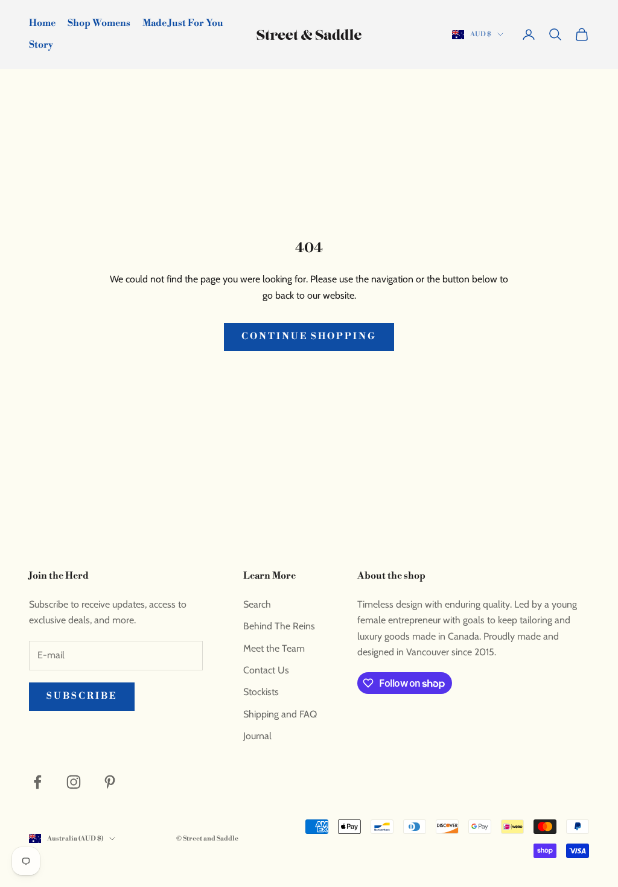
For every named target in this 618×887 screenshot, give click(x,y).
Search (257, 604)
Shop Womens (99, 23)
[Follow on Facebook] (37, 782)
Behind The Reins (279, 626)
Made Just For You (182, 23)
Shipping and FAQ (280, 714)
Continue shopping (309, 336)
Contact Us (266, 670)
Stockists (261, 692)
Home (42, 23)
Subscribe (81, 696)
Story (41, 45)
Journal (257, 736)
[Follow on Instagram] (73, 782)
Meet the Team (274, 648)
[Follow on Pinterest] (109, 782)
